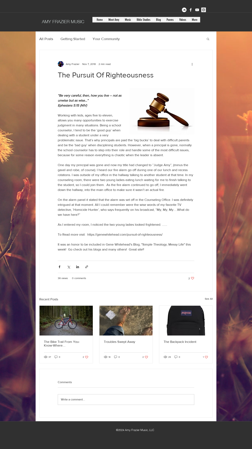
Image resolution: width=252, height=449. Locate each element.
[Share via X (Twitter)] (68, 267)
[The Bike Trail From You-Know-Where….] (66, 321)
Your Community (106, 39)
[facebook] (190, 10)
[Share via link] (86, 267)
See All (209, 298)
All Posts (46, 39)
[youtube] (197, 10)
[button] (208, 38)
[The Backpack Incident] (186, 321)
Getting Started (73, 39)
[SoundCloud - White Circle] (184, 10)
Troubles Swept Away (119, 342)
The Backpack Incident (180, 342)
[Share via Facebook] (59, 267)
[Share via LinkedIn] (77, 267)
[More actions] (192, 64)
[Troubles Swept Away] (126, 321)
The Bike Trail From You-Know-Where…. (62, 343)
